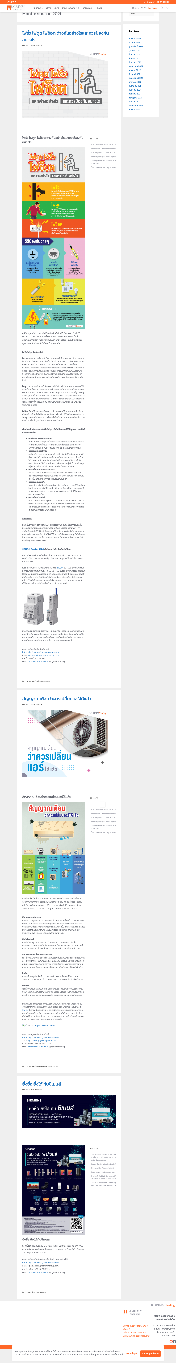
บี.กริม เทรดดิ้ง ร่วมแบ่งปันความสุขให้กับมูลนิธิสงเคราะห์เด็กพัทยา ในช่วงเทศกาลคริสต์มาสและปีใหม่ (113, 1184)
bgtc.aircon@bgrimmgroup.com (41, 1040)
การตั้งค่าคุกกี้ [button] (131, 1353)
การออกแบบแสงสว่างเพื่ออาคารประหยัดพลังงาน (109, 148)
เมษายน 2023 (135, 38)
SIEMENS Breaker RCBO (33, 549)
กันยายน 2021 (135, 89)
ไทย (14, 1)
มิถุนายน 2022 (135, 62)
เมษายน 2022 (135, 70)
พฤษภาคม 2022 (136, 66)
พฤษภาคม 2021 (136, 105)
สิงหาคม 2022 (135, 58)
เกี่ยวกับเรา (88, 7)
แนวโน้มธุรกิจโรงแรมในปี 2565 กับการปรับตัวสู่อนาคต (111, 152)
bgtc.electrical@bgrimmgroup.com (43, 655)
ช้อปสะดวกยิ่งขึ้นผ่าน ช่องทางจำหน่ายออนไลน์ (108, 1172)
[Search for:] (141, 13)
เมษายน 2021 (134, 109)
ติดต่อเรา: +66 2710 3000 (158, 1)
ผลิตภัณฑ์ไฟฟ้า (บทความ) (41, 681)
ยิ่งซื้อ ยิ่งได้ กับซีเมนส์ (41, 1084)
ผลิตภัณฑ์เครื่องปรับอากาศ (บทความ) (45, 1066)
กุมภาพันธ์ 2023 (136, 46)
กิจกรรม (28, 1292)
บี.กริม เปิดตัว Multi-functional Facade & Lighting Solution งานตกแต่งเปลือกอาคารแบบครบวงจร (110, 1177)
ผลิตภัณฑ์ (37, 7)
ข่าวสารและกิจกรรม (39, 1292)
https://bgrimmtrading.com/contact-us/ (40, 652)
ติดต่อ (99, 7)
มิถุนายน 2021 (135, 101)
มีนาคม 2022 (134, 74)
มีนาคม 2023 (134, 42)
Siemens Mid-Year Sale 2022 (102, 1168)
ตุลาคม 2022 (134, 50)
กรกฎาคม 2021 (135, 97)
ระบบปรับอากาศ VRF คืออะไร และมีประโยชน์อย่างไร (110, 144)
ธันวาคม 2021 (135, 85)
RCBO (60, 567)
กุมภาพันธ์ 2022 (136, 78)
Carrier (25, 1009)
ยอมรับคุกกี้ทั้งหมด (150, 1353)
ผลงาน (57, 7)
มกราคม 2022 (135, 82)
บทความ (28, 681)
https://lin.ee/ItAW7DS (38, 661)
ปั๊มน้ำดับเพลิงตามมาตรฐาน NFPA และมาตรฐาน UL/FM (111, 167)
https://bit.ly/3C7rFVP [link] (45, 1025)
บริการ (48, 7)
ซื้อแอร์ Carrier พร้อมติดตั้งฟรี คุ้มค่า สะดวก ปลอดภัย (111, 1164)
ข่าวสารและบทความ (70, 7)
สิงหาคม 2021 (135, 93)
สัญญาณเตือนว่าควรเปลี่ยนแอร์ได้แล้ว (56, 699)
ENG (9, 1)
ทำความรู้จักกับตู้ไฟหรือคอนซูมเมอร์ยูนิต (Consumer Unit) (112, 156)
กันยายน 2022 (135, 54)
